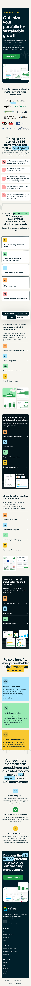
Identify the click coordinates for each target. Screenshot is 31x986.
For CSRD (6, 954)
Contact (5, 971)
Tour (4, 940)
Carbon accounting (8, 934)
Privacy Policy (19, 983)
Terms (10, 983)
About (5, 962)
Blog (4, 965)
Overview (6, 931)
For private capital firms (9, 948)
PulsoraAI (6, 937)
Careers (5, 968)
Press (4, 973)
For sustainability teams (10, 951)
